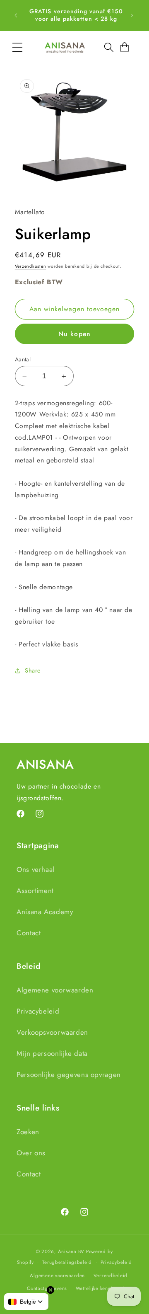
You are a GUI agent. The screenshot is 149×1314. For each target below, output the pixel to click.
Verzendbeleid (111, 1275)
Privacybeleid (38, 1011)
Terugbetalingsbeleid (67, 1262)
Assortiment (35, 890)
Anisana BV (71, 1251)
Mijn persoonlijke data (52, 1053)
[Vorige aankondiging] (16, 15)
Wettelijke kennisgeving (103, 1288)
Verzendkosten (30, 266)
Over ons (31, 1153)
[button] (17, 47)
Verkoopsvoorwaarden (52, 1032)
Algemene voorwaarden (55, 990)
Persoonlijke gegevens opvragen (69, 1074)
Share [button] (33, 670)
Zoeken (28, 1132)
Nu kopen (74, 334)
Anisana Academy (45, 912)
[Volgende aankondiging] (132, 15)
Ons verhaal (36, 869)
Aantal (23, 359)
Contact (29, 933)
